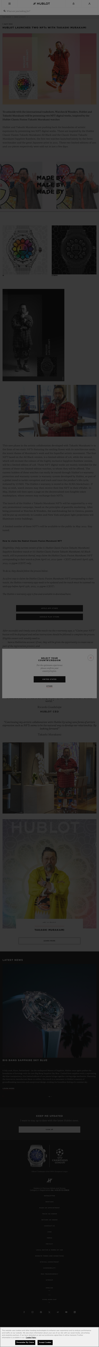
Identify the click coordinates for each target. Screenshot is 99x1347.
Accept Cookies (45, 1342)
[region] (49, 1337)
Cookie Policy (31, 1337)
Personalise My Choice (25, 1342)
